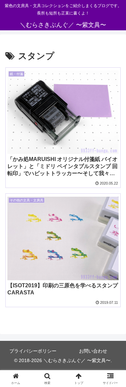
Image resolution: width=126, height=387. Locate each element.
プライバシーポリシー (32, 351)
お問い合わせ (93, 351)
